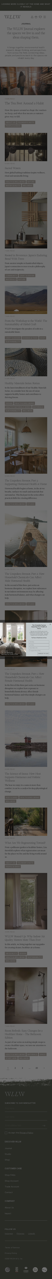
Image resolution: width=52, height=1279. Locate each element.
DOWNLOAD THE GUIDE (43, 653)
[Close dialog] (50, 624)
